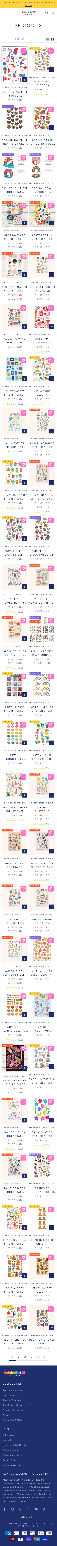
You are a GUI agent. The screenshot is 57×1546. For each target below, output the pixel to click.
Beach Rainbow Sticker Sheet (14, 1241)
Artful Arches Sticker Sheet (42, 709)
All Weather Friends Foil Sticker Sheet (14, 445)
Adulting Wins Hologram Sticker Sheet (15, 341)
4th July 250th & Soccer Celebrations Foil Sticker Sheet (14, 94)
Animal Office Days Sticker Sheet (15, 553)
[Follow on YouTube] (36, 1509)
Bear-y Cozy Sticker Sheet (14, 1290)
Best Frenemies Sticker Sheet (14, 1341)
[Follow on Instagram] (12, 1509)
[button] (23, 51)
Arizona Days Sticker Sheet (14, 709)
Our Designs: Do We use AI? (17, 1405)
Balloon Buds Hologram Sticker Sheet (14, 1134)
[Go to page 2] (44, 1357)
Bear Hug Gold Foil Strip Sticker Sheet (42, 1242)
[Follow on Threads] (20, 1509)
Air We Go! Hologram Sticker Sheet (42, 393)
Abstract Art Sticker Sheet (14, 237)
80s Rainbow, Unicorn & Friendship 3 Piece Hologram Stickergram (42, 190)
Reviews (7, 1415)
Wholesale (8, 1435)
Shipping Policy (10, 1450)
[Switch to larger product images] (47, 39)
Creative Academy (12, 1400)
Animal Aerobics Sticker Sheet (42, 445)
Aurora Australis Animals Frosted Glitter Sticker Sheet (42, 809)
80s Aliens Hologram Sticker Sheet (42, 83)
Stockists (7, 1440)
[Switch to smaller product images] (52, 39)
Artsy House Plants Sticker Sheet (42, 757)
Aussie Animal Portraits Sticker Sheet (14, 865)
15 (38, 1356)
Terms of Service (11, 1465)
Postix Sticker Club (15, 231)
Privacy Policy (9, 1460)
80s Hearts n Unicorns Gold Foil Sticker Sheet (42, 142)
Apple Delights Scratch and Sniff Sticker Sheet (14, 653)
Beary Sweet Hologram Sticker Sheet (42, 1290)
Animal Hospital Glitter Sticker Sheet (42, 497)
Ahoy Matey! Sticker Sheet (14, 393)
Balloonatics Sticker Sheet (42, 1134)
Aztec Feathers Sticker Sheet (14, 1082)
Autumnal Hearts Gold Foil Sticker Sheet (15, 1029)
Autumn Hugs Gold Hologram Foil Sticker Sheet (42, 973)
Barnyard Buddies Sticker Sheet (42, 1190)
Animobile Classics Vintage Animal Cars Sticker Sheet (42, 601)
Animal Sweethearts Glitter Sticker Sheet (15, 601)
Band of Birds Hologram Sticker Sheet (14, 1190)
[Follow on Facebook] (4, 1509)
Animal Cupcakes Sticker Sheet (15, 497)
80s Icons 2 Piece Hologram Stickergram (15, 190)
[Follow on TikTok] (44, 1509)
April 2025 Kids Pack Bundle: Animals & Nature (42, 653)
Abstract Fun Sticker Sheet (42, 237)
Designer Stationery (13, 1410)
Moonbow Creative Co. (15, 88)
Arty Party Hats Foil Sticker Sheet (15, 809)
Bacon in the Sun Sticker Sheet (42, 1081)
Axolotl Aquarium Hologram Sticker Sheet (42, 1029)
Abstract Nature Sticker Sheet (15, 289)
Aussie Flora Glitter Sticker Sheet (15, 973)
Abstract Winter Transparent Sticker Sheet (42, 289)
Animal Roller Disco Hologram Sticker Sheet (42, 553)
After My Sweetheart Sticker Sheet (42, 341)
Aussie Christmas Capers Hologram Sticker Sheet (14, 921)
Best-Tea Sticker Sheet (42, 1341)
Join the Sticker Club (13, 1390)
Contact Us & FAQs (12, 1420)
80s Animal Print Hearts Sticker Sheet (15, 142)
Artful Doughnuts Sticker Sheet (14, 757)
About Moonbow (11, 1395)
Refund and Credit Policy (15, 1445)
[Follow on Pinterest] (28, 1509)
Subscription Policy (12, 1455)
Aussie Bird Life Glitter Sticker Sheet (42, 865)
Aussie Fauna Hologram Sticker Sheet (42, 921)
